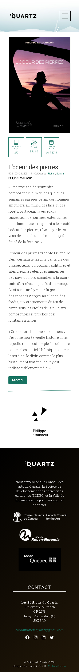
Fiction (51, 173)
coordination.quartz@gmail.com (39, 630)
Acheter (18, 380)
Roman (60, 173)
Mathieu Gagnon (57, 666)
